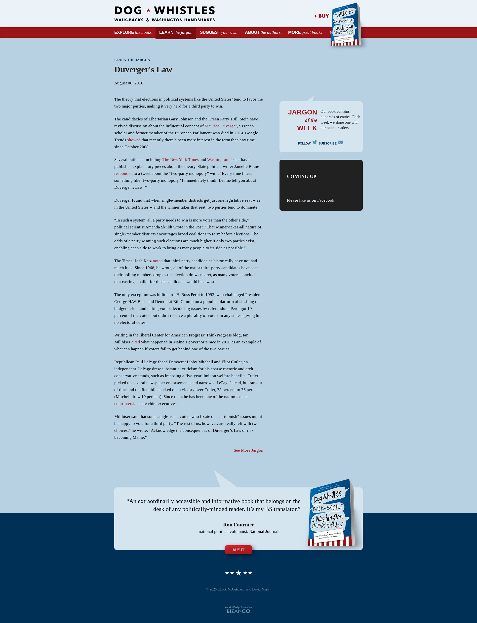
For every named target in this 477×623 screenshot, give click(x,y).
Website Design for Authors (238, 607)
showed (134, 140)
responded (123, 173)
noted (158, 260)
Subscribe (328, 143)
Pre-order (238, 549)
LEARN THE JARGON (132, 60)
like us (305, 200)
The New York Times (180, 159)
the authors (263, 32)
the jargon (176, 32)
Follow (304, 143)
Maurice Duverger (221, 126)
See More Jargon (248, 450)
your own (219, 32)
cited (135, 342)
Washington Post (222, 159)
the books (133, 32)
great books (305, 32)
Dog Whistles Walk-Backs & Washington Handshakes (164, 14)
